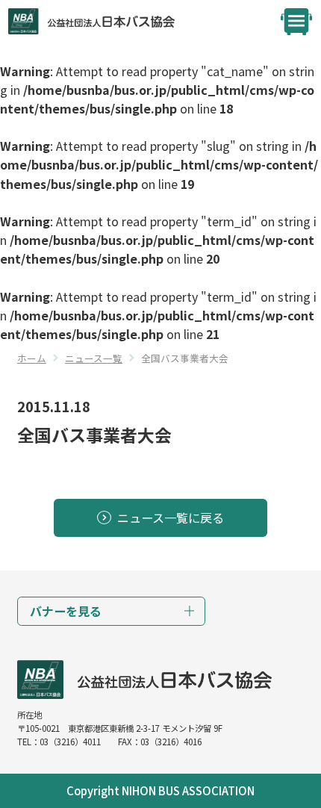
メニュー (296, 21)
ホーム (31, 358)
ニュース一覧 (93, 358)
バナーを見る (66, 611)
